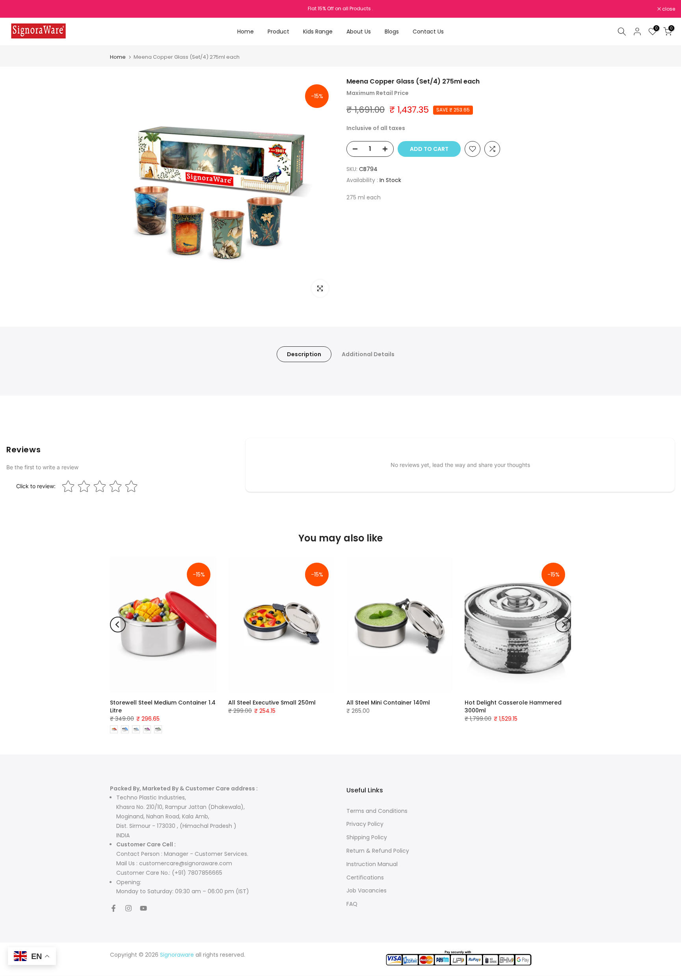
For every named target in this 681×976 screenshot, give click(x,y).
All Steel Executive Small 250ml (272, 702)
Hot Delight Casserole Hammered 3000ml (513, 706)
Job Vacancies (366, 890)
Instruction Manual (372, 864)
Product (278, 31)
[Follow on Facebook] (113, 908)
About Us (358, 31)
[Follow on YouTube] (143, 908)
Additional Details (368, 354)
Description (304, 354)
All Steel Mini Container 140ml (388, 702)
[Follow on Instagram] (128, 908)
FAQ (351, 904)
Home (245, 31)
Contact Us (428, 31)
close (16, 9)
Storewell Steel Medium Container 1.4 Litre (163, 706)
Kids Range (318, 31)
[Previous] (118, 624)
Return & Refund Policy (377, 851)
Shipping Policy (366, 837)
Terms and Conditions (376, 811)
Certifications (365, 877)
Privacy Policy (364, 824)
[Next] (563, 624)
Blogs (392, 31)
